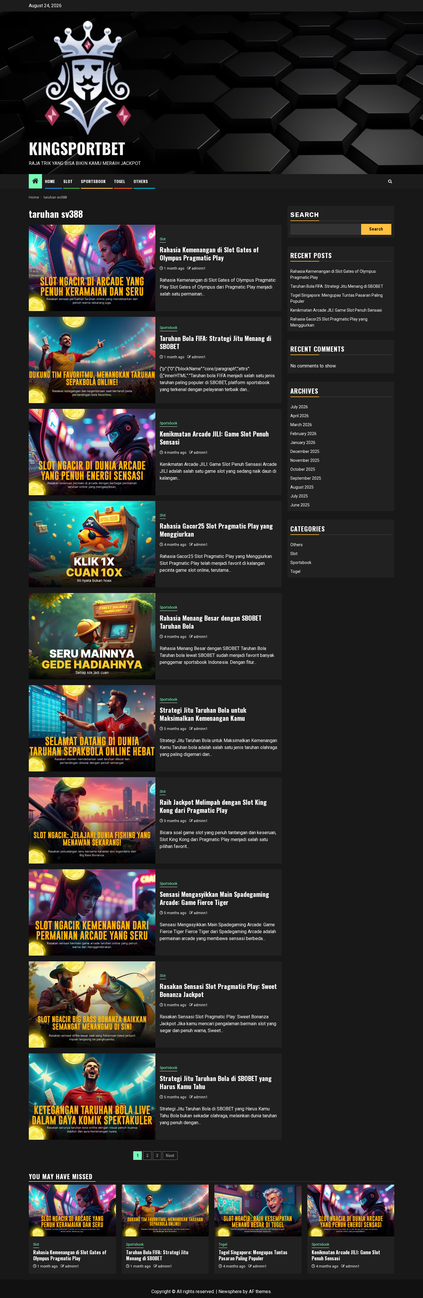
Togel (119, 181)
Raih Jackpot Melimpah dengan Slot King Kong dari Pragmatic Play (213, 806)
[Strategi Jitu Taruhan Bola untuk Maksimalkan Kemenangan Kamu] (92, 728)
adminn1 (199, 268)
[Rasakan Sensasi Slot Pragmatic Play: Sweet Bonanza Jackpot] (92, 1004)
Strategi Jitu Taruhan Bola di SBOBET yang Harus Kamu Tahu (216, 1082)
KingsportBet (77, 148)
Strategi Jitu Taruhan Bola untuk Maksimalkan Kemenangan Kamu (203, 714)
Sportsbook (93, 181)
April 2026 (299, 415)
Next (170, 1155)
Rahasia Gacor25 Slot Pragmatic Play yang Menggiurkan (216, 530)
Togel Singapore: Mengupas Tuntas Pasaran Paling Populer (253, 1255)
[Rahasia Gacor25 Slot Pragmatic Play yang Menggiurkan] (92, 544)
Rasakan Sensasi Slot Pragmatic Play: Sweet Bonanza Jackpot (218, 990)
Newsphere (230, 1291)
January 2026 (302, 442)
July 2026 (299, 407)
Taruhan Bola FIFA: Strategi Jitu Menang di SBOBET (215, 342)
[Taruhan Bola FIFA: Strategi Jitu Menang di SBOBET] (92, 360)
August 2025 (302, 487)
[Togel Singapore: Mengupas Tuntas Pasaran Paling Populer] (258, 1210)
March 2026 (301, 424)
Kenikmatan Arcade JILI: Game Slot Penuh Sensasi (214, 438)
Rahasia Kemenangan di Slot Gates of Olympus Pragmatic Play (209, 253)
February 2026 (303, 433)
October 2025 (302, 469)
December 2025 (304, 451)
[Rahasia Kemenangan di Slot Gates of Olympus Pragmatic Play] (92, 268)
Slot (68, 181)
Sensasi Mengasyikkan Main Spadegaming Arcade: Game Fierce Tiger (214, 898)
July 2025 (299, 496)
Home (50, 181)
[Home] (35, 182)
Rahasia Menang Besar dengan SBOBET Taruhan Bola (211, 622)
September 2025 (305, 478)
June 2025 (300, 505)
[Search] (390, 181)
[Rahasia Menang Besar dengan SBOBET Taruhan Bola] (92, 636)
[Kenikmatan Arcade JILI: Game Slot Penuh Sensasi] (92, 452)
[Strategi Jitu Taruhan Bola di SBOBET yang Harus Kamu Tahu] (92, 1096)
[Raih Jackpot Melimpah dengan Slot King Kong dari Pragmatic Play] (92, 820)
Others (141, 181)
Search (304, 215)
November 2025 (304, 460)
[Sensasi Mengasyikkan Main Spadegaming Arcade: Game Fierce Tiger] (92, 912)
